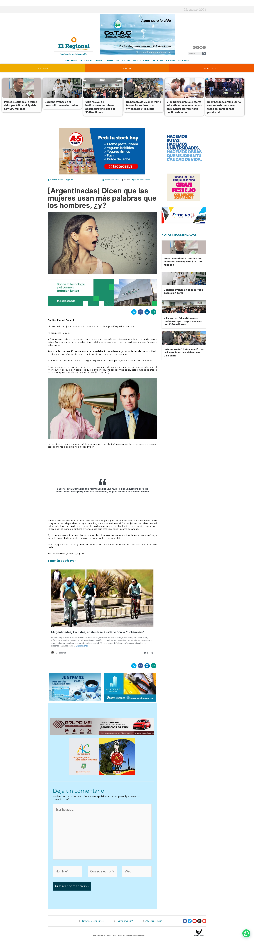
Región (98, 60)
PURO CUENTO (211, 68)
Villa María (71, 60)
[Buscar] (204, 53)
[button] (246, 933)
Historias (132, 60)
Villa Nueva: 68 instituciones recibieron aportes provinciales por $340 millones (183, 321)
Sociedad (145, 60)
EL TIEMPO (42, 68)
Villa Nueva (86, 60)
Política (120, 60)
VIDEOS (127, 68)
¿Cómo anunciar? (125, 921)
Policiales (183, 60)
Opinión (109, 60)
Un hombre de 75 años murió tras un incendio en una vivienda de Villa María (143, 105)
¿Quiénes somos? (153, 921)
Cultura (170, 60)
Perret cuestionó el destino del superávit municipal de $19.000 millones (20, 105)
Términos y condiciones (92, 921)
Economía (158, 60)
